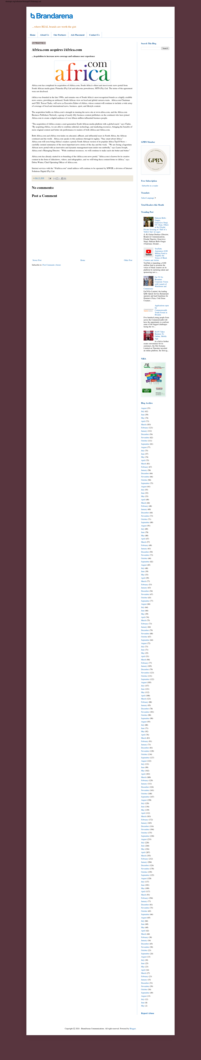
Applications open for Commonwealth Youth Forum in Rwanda (162, 310)
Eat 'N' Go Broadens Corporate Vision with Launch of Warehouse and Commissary (156, 283)
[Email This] (54, 178)
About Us (44, 34)
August (144, 408)
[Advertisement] (155, 95)
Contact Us (94, 34)
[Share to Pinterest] (65, 178)
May (143, 418)
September (145, 444)
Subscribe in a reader (150, 185)
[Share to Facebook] (62, 178)
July (142, 411)
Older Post (128, 260)
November (145, 437)
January (144, 431)
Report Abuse (147, 1013)
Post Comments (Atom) (52, 265)
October (144, 440)
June (143, 414)
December (145, 434)
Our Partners (60, 34)
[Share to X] (59, 178)
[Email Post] (50, 178)
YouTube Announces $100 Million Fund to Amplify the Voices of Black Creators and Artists (156, 254)
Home (32, 34)
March (143, 424)
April (143, 421)
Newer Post (37, 260)
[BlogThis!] (57, 178)
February (144, 427)
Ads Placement (78, 34)
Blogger (133, 1028)
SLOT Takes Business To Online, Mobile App (161, 335)
